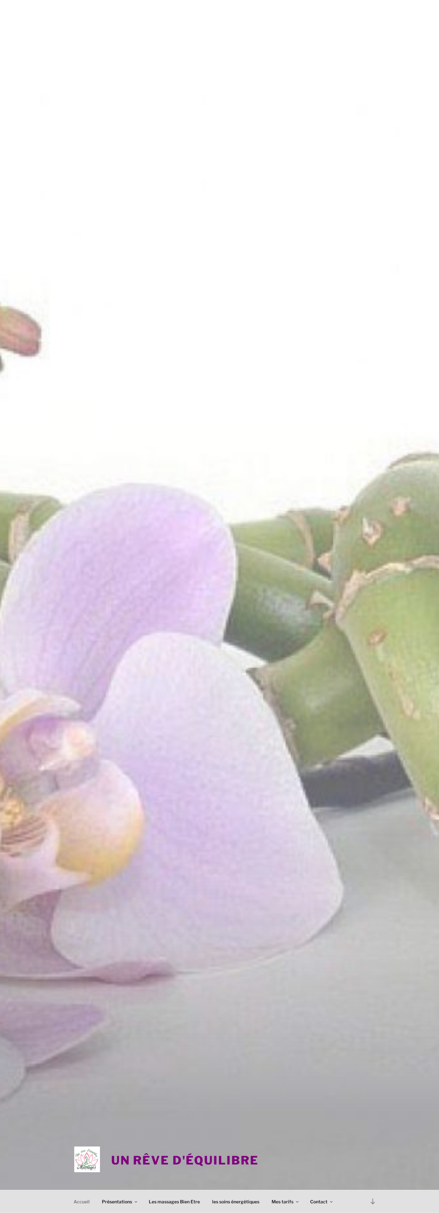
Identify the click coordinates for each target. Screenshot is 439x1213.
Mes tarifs (282, 1201)
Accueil (82, 1201)
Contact (318, 1201)
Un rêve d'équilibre (185, 1160)
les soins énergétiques (235, 1201)
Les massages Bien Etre (174, 1201)
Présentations (117, 1201)
